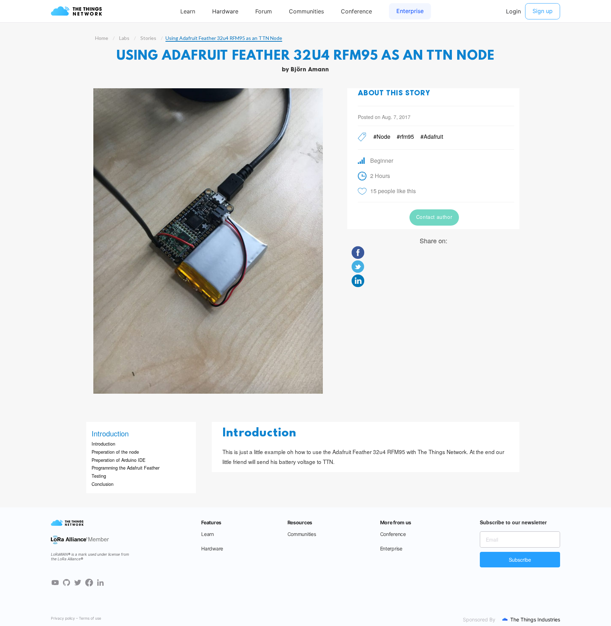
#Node (381, 136)
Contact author (434, 216)
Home (101, 38)
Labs (124, 38)
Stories (148, 38)
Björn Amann (310, 70)
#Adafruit (431, 136)
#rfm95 (405, 136)
